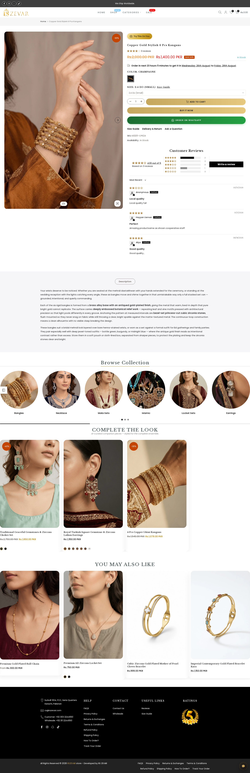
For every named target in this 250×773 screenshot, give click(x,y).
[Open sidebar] (3, 390)
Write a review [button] (226, 164)
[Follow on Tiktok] (19, 4)
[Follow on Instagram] (9, 4)
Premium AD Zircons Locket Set (83, 663)
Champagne (130, 78)
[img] (136, 188)
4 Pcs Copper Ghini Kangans (144, 532)
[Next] (118, 120)
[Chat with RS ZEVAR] (243, 766)
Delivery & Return (152, 128)
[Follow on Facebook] (4, 4)
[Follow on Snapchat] (14, 4)
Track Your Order (92, 746)
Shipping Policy (91, 735)
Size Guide (163, 87)
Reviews (146, 708)
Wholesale (118, 713)
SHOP (115, 12)
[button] (134, 50)
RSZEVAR (71, 763)
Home (43, 21)
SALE (150, 12)
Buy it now (186, 110)
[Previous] (9, 120)
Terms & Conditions (94, 724)
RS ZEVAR (102, 763)
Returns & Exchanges (94, 719)
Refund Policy (90, 729)
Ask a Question (173, 128)
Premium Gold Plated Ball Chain (19, 663)
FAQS (86, 708)
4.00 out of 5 (154, 163)
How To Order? (91, 740)
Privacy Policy (90, 713)
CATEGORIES (131, 12)
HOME (101, 12)
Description (125, 281)
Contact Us (118, 708)
